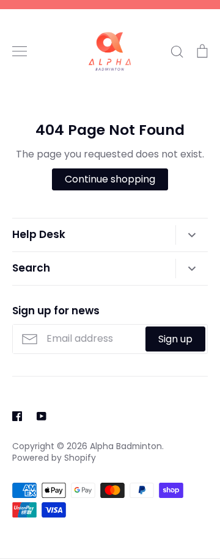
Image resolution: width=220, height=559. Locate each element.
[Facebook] (17, 416)
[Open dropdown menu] (191, 235)
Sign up (175, 339)
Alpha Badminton (126, 446)
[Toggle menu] (19, 51)
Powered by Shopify (54, 458)
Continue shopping (110, 179)
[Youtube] (41, 416)
